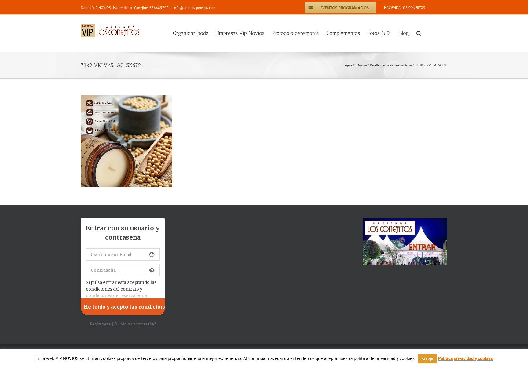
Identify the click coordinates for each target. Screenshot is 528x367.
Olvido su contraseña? (135, 324)
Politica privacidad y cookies (465, 358)
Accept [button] (427, 358)
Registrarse (100, 324)
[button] (418, 33)
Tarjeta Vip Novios (355, 65)
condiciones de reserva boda (116, 295)
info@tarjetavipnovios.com (194, 7)
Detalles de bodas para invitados (391, 65)
